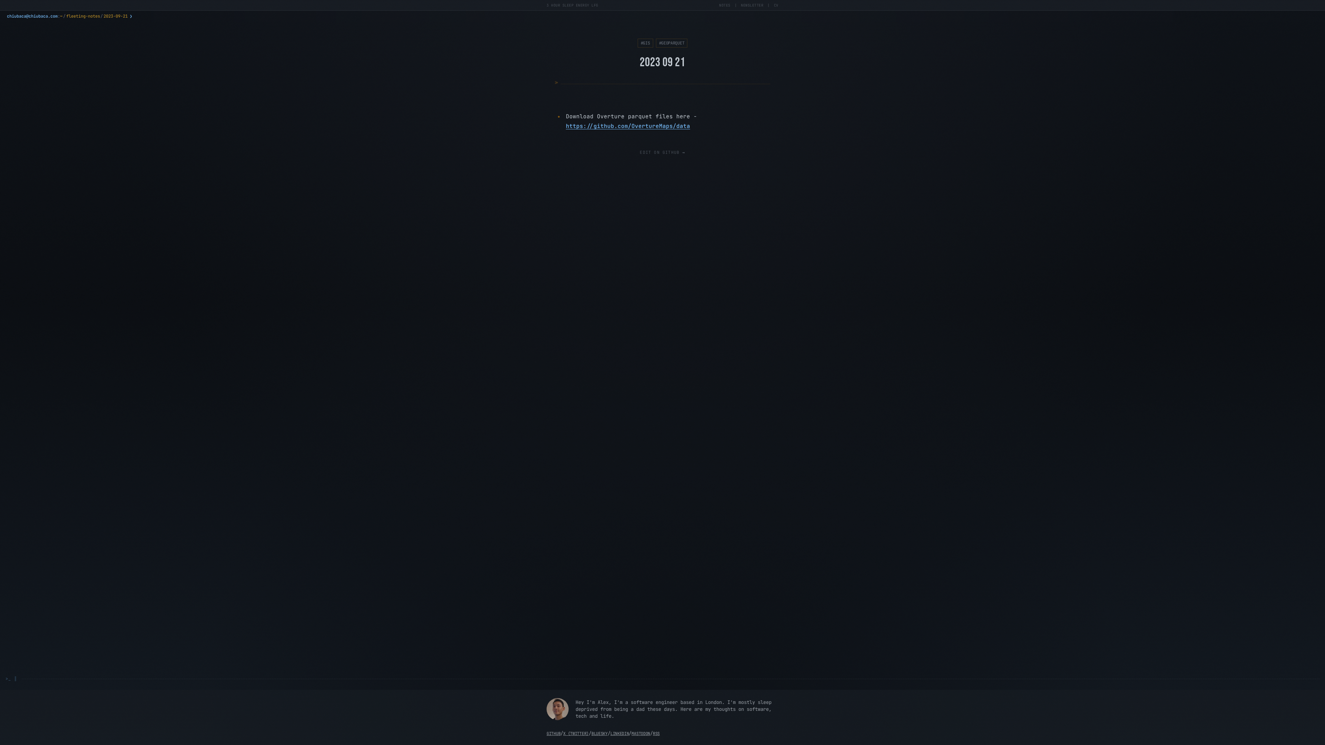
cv (776, 5)
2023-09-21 (116, 16)
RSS (656, 733)
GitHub (553, 733)
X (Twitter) (576, 733)
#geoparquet (672, 43)
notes (724, 5)
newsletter (752, 5)
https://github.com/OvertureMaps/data (628, 126)
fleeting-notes (83, 16)
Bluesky (599, 733)
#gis (645, 43)
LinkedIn (619, 733)
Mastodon (640, 733)
